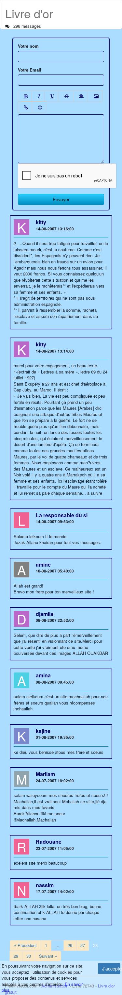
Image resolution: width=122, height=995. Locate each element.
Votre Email (29, 70)
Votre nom (28, 46)
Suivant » (48, 956)
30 (28, 956)
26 (70, 945)
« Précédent (25, 945)
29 (16, 956)
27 (82, 945)
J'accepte (111, 968)
